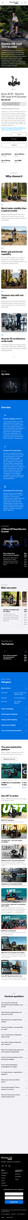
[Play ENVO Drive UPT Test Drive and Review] (14, 851)
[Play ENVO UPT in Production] (14, 922)
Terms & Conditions (5, 1214)
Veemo (17, 1179)
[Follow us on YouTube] (6, 1165)
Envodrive (17, 1174)
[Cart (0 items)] (25, 2)
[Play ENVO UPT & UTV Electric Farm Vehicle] (14, 944)
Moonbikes (18, 1176)
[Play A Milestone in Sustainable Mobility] (14, 875)
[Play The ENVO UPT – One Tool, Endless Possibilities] (14, 831)
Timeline (3, 1183)
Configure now (14, 1142)
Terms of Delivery (21, 1214)
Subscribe (14, 1202)
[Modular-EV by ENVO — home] (14, 1158)
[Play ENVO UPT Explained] (14, 811)
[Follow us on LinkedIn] (9, 1165)
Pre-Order (14, 139)
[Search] (21, 2)
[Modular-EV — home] (14, 3)
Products (3, 1175)
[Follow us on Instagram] (2, 1165)
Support (3, 1217)
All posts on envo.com (9, 759)
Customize (14, 145)
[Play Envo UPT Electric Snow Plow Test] (14, 967)
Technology (4, 1185)
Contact (3, 1178)
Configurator (4, 1173)
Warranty (13, 1214)
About (2, 1180)
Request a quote (14, 1147)
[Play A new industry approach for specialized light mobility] (14, 895)
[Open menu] (2, 2)
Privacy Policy (9, 1217)
